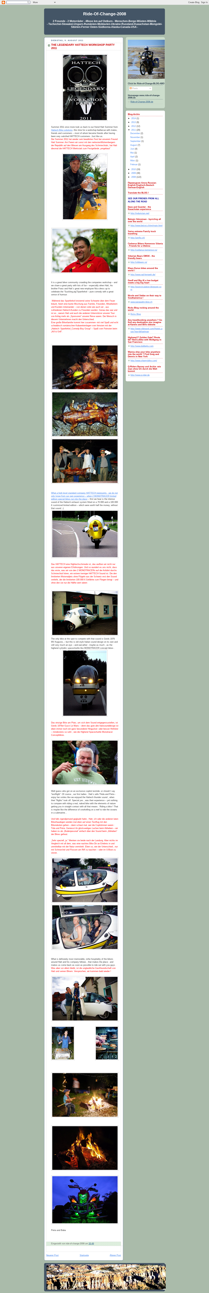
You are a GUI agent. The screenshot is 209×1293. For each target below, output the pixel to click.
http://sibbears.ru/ (138, 262)
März (133, 160)
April (132, 157)
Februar (134, 164)
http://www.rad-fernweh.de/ (142, 274)
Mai (132, 153)
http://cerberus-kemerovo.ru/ (143, 250)
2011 (134, 130)
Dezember (135, 133)
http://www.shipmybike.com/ (143, 360)
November (135, 137)
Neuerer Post (52, 1255)
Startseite (84, 1255)
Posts (135, 88)
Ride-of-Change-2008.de (141, 102)
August (134, 145)
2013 (134, 122)
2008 (134, 177)
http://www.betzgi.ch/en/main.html (146, 225)
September (135, 141)
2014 (134, 118)
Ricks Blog (135, 314)
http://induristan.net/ (139, 213)
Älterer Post (115, 1255)
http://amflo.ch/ (137, 238)
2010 (134, 169)
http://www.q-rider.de (140, 375)
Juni (132, 149)
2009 (134, 173)
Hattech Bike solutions (61, 130)
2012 (134, 126)
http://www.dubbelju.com (141, 346)
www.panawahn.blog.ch (141, 302)
